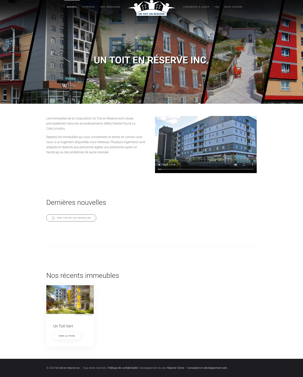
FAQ (216, 7)
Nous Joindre (233, 7)
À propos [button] (88, 7)
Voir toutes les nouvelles (74, 218)
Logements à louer (196, 7)
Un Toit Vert (63, 326)
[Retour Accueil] (151, 8)
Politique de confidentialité (123, 367)
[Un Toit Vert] (70, 300)
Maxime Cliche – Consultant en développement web (197, 367)
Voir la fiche (67, 336)
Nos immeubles (110, 7)
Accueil (72, 7)
